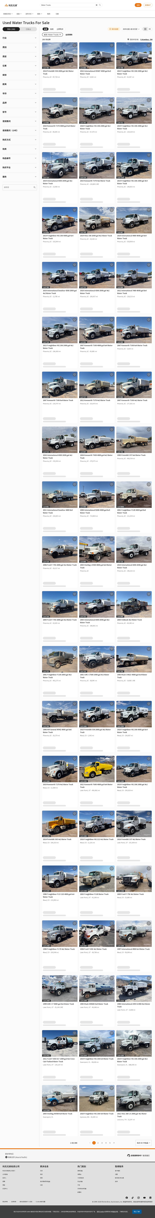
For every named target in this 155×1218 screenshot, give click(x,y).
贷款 (41, 1178)
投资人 (4, 1178)
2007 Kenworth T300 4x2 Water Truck (132, 400)
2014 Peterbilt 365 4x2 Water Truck (57, 839)
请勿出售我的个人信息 (26, 1201)
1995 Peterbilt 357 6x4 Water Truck (131, 455)
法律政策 (13, 1201)
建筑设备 (80, 1171)
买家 (41, 1171)
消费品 (79, 1174)
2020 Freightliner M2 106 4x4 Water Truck (96, 1113)
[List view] (149, 29)
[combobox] (131, 29)
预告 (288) (11, 29)
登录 (138, 5)
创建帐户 (148, 5)
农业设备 (80, 1181)
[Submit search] (100, 5)
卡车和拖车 (81, 1178)
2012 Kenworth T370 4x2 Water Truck (95, 400)
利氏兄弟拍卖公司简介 (9, 1171)
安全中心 (5, 1188)
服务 (38, 14)
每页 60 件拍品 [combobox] (142, 1143)
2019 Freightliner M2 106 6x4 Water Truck (96, 1058)
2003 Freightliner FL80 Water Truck (94, 894)
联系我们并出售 (119, 1178)
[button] (113, 29)
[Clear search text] (96, 5)
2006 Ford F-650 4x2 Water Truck (93, 949)
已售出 (28, 29)
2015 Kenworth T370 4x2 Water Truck (95, 180)
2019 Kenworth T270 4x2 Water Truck (58, 784)
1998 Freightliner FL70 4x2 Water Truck (59, 949)
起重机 (79, 1192)
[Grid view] (145, 29)
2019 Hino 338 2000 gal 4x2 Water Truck (96, 235)
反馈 (116, 1181)
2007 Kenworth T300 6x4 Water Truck (132, 345)
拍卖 (18, 14)
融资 (48, 14)
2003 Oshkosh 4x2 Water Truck (129, 619)
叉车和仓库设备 (82, 1188)
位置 (57, 14)
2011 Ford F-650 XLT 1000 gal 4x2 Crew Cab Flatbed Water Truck (59, 1060)
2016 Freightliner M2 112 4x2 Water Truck (96, 839)
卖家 (41, 1174)
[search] (34, 187)
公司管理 (5, 1174)
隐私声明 (5, 1201)
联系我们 (146, 1155)
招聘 (4, 1181)
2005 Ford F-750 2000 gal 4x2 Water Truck (60, 619)
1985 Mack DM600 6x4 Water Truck (94, 1004)
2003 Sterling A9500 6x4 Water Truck (57, 1113)
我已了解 (137, 1211)
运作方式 (28, 14)
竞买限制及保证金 (45, 1181)
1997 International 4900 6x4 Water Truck (133, 949)
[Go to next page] (114, 1143)
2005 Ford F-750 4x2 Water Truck (130, 894)
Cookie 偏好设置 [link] (40, 1201)
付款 (41, 1185)
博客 (4, 1185)
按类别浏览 (7, 14)
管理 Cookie (100, 1211)
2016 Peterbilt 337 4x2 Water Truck (131, 839)
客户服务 (117, 1171)
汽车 (79, 1185)
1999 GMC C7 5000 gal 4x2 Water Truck (58, 1004)
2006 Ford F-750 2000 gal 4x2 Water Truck (60, 565)
